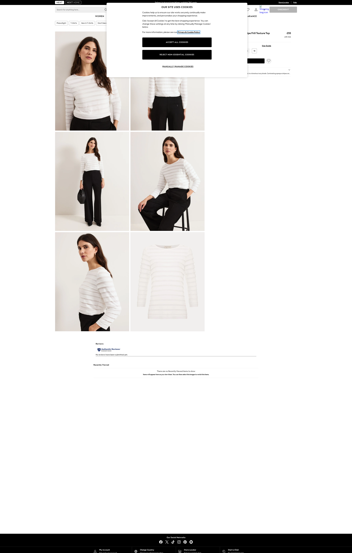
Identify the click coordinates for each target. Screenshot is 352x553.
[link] (256, 10)
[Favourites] (248, 10)
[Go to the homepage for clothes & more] (59, 2)
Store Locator (284, 2)
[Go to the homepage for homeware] (73, 2)
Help (295, 2)
